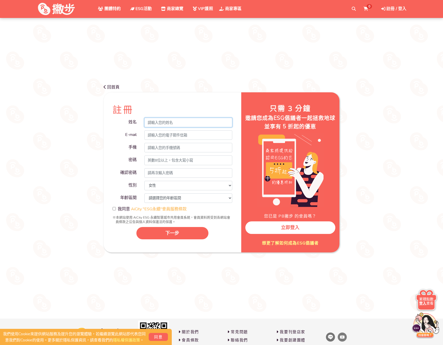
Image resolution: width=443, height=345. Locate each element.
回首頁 (113, 87)
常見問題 (239, 331)
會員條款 (190, 340)
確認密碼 (128, 172)
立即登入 (290, 227)
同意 (158, 337)
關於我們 (190, 331)
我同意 (152, 209)
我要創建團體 (292, 340)
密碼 (132, 160)
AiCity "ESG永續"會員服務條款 (159, 209)
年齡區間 (128, 198)
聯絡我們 (239, 340)
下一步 (172, 233)
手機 (132, 147)
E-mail (131, 134)
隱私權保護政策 (126, 340)
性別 (132, 185)
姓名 (132, 122)
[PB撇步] (56, 9)
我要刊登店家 (292, 331)
